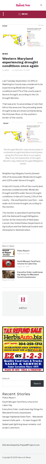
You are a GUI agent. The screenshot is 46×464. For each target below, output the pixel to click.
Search (5, 378)
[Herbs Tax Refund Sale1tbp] (23, 328)
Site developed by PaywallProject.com (20, 445)
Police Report (23, 251)
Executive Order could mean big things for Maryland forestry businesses (30, 274)
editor (6, 70)
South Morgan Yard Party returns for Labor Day (28, 262)
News (5, 54)
